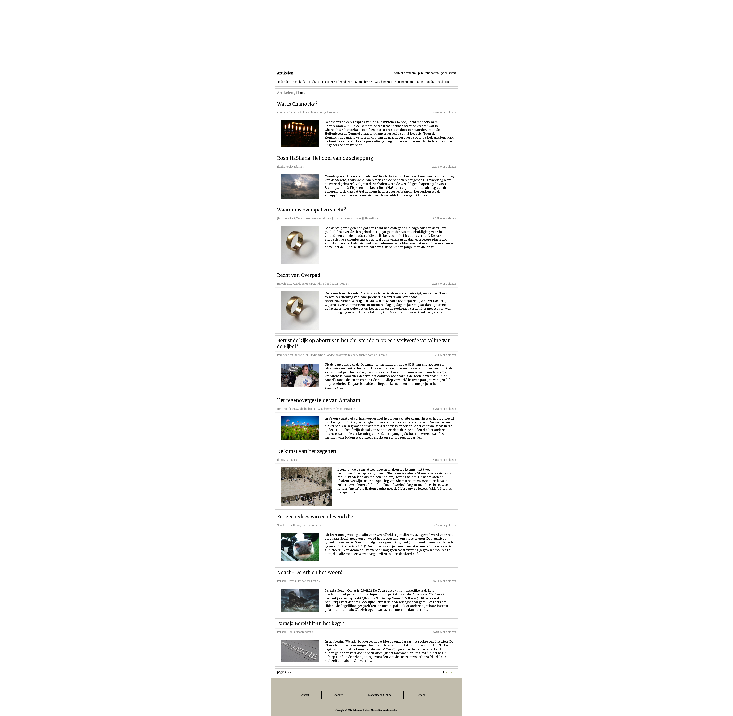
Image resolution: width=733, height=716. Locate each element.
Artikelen (321, 61)
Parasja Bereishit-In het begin (311, 623)
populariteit (448, 73)
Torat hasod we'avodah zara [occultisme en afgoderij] (330, 218)
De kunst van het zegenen (306, 451)
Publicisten (444, 81)
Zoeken (338, 695)
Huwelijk (370, 218)
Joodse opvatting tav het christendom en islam (355, 355)
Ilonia (320, 112)
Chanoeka (331, 112)
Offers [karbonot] (299, 581)
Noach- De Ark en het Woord (310, 572)
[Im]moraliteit (286, 218)
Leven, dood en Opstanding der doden (313, 283)
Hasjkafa (313, 81)
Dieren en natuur (312, 525)
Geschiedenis (383, 81)
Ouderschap (317, 355)
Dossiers (346, 61)
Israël (420, 81)
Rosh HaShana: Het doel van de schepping (325, 158)
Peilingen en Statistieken (293, 355)
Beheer (420, 695)
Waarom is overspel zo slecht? (311, 210)
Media (430, 81)
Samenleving (363, 81)
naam (412, 73)
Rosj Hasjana (293, 166)
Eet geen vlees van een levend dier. (316, 517)
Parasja (369, 61)
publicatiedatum (428, 73)
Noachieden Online (380, 695)
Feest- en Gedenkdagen (337, 81)
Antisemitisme (404, 81)
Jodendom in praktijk (291, 81)
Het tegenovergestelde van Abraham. (319, 400)
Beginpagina (288, 61)
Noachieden (284, 525)
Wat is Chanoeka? (297, 104)
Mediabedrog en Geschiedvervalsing (319, 409)
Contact (304, 695)
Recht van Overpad (298, 275)
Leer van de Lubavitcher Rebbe (296, 112)
